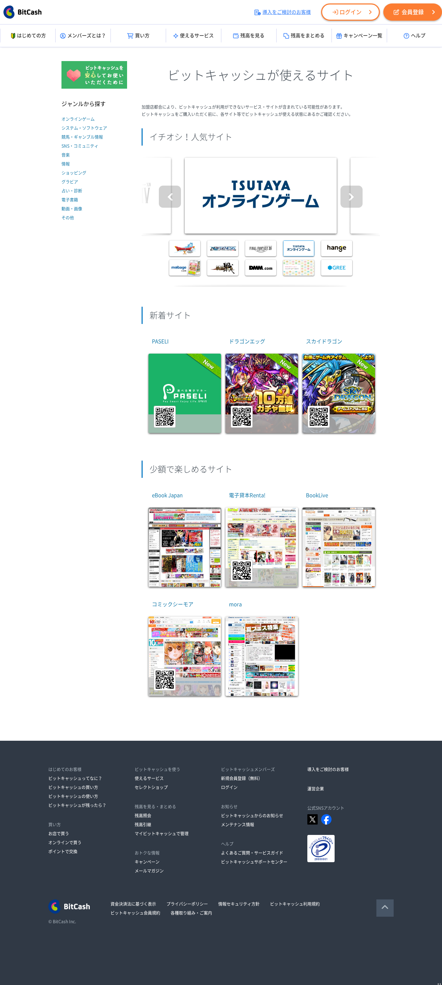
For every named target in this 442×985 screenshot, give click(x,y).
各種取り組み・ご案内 (191, 913)
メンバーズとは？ (86, 35)
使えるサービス (197, 35)
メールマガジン (149, 871)
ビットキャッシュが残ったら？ (77, 805)
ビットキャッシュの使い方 (73, 796)
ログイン (350, 12)
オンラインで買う (64, 842)
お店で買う (58, 833)
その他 (67, 218)
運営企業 (315, 789)
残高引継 (143, 825)
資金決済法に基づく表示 (133, 904)
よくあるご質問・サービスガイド (252, 853)
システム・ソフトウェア (84, 128)
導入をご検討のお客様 (286, 12)
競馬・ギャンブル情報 (82, 137)
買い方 (142, 35)
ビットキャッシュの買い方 (73, 787)
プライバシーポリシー (187, 904)
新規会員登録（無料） (241, 778)
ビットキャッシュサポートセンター (254, 862)
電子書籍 (69, 200)
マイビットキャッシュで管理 (162, 833)
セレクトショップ (151, 787)
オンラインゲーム (78, 119)
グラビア (69, 182)
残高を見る (252, 35)
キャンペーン (147, 862)
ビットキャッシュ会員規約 (135, 913)
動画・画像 (71, 209)
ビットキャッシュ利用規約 (295, 904)
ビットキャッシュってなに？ (75, 778)
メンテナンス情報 (237, 825)
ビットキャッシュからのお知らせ (252, 816)
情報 (65, 164)
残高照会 (143, 816)
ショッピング (73, 173)
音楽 (65, 155)
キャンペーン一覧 (363, 35)
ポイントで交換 (62, 851)
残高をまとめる (308, 35)
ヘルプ (418, 35)
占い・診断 (71, 191)
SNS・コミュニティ (79, 146)
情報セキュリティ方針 (239, 904)
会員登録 (413, 12)
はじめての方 (31, 35)
